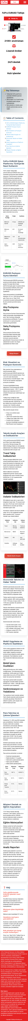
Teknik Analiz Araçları (14, 556)
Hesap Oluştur (14, 353)
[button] (25, 2)
